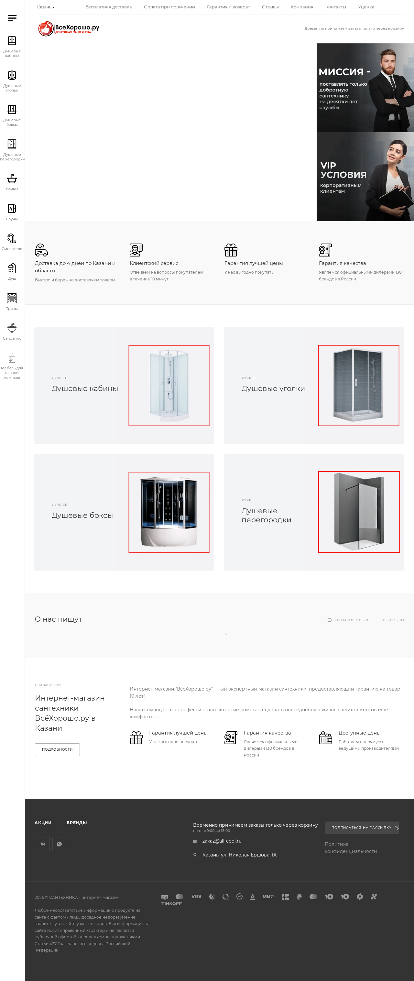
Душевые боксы (82, 515)
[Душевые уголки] (359, 385)
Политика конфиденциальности (351, 847)
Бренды (77, 822)
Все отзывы (392, 620)
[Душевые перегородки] (359, 512)
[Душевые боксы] (169, 512)
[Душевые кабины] (169, 385)
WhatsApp (59, 844)
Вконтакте (43, 844)
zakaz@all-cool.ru (222, 841)
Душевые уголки (273, 388)
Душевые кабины (85, 388)
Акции (43, 822)
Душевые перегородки (266, 515)
